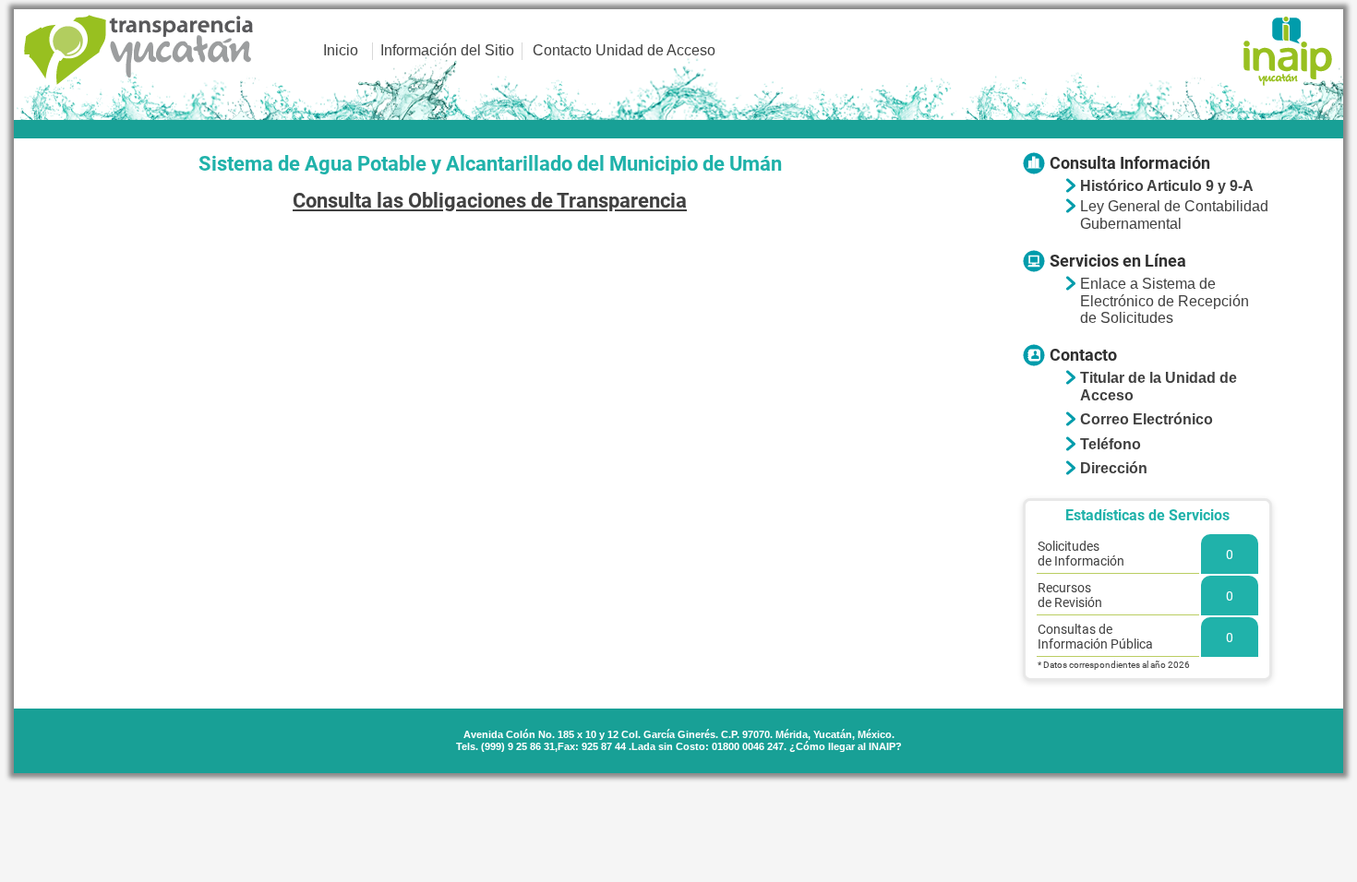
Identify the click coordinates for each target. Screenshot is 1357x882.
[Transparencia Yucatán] (139, 51)
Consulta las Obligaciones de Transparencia (490, 200)
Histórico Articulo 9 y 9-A (1167, 186)
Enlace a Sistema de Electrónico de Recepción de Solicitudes (1164, 301)
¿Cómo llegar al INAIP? (845, 746)
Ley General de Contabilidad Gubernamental (1174, 214)
